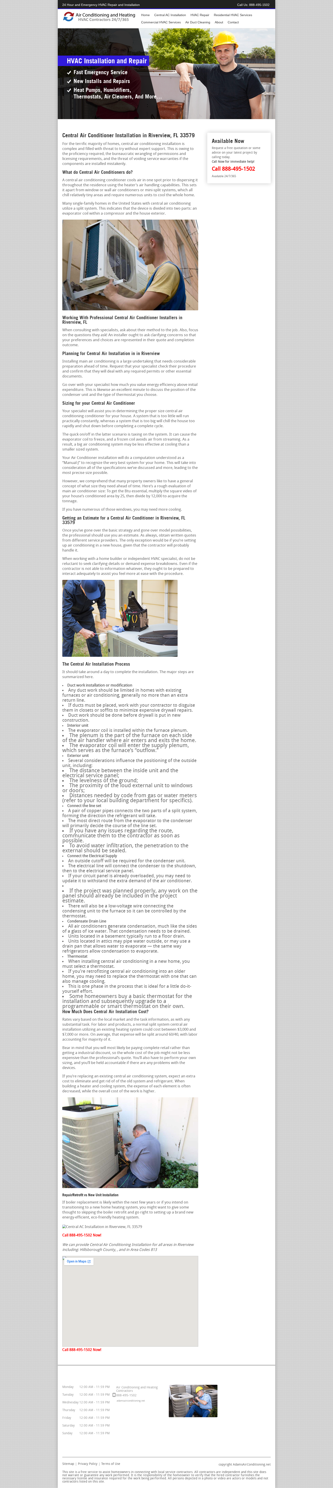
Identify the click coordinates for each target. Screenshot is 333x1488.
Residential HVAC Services (233, 15)
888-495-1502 (259, 5)
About (219, 22)
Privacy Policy (87, 1464)
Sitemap (68, 1464)
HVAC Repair (200, 15)
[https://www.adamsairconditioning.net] (99, 21)
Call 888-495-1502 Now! (81, 1235)
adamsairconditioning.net (131, 1401)
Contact (233, 22)
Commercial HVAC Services (161, 22)
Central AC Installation (170, 15)
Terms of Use (110, 1464)
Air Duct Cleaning (197, 22)
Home (145, 15)
